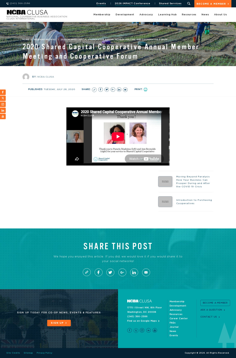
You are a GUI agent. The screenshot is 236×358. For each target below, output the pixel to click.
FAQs (173, 323)
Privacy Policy (44, 353)
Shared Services (170, 3)
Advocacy (146, 14)
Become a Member (211, 4)
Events (101, 3)
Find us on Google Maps (142, 321)
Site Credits (13, 353)
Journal (174, 327)
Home (25, 40)
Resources (189, 14)
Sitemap (28, 353)
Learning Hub (167, 14)
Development (125, 14)
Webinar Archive (45, 40)
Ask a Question (211, 310)
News (205, 14)
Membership (101, 14)
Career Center (179, 318)
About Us (220, 14)
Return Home (56, 13)
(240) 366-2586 (137, 316)
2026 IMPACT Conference (132, 3)
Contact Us (208, 317)
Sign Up (57, 323)
